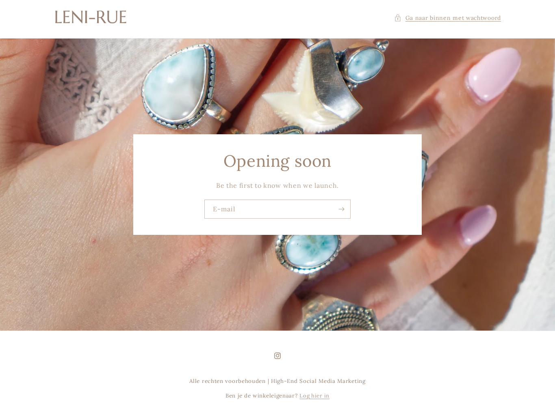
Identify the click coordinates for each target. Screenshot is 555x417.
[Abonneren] (341, 209)
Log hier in (314, 395)
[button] (447, 18)
